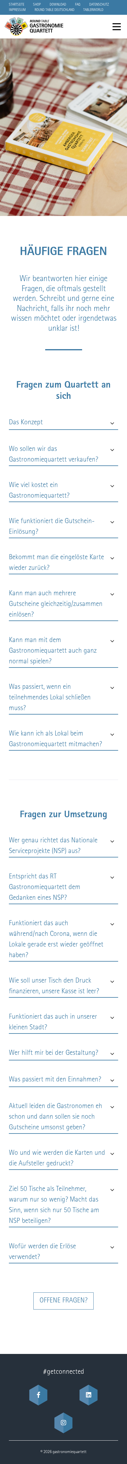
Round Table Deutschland (54, 10)
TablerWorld (93, 10)
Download (58, 5)
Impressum (17, 10)
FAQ (77, 5)
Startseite (16, 5)
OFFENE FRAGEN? (63, 1301)
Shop (37, 5)
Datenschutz (99, 5)
